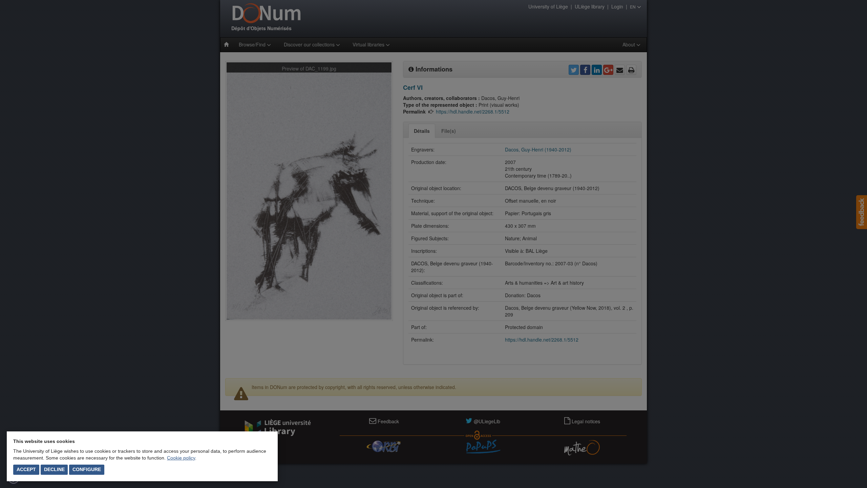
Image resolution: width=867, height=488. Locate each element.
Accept (26, 469)
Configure (86, 469)
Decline (54, 469)
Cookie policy (181, 458)
